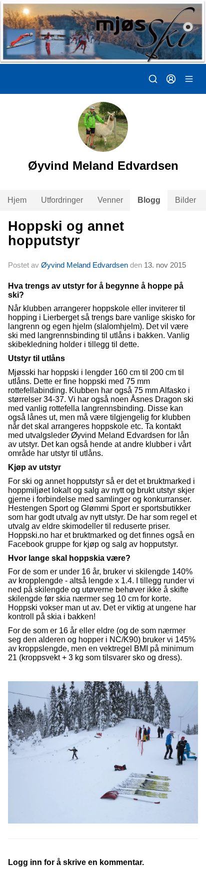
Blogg (149, 200)
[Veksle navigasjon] (189, 79)
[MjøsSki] (103, 32)
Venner (110, 200)
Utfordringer (62, 200)
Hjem (17, 200)
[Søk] (153, 79)
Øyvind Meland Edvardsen (84, 265)
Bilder (185, 200)
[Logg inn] (171, 79)
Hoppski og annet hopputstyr (66, 233)
